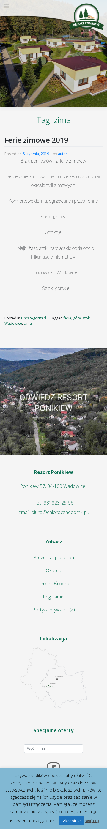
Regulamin (53, 596)
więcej (92, 820)
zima (28, 323)
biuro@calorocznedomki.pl (60, 512)
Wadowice (13, 323)
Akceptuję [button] (72, 820)
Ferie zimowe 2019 (36, 140)
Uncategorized (33, 318)
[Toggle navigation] (6, 6)
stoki (87, 318)
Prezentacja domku (53, 557)
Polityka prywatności (53, 609)
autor (62, 153)
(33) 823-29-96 (57, 502)
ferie (67, 318)
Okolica (53, 570)
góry (77, 318)
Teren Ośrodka (53, 583)
